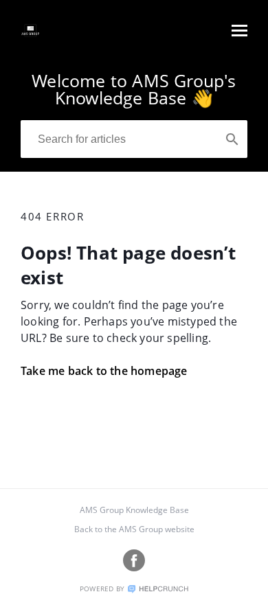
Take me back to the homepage (104, 370)
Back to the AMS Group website (134, 529)
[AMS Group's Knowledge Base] (31, 37)
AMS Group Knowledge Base (134, 510)
